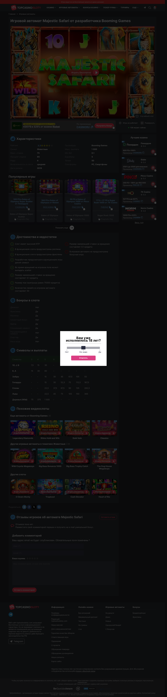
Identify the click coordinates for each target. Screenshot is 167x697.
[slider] (83, 347)
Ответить (83, 358)
